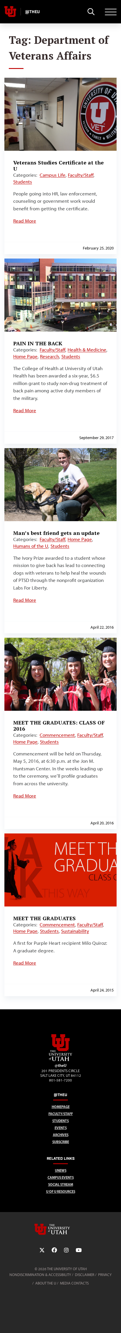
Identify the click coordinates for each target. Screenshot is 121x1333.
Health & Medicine (87, 350)
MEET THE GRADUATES (44, 918)
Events (61, 1128)
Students (22, 182)
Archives (60, 1135)
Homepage (61, 1107)
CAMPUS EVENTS (61, 1177)
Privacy (105, 1275)
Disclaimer (84, 1275)
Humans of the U (30, 546)
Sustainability (75, 931)
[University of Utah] (60, 1229)
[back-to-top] (114, 1321)
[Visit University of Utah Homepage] (10, 11)
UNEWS (60, 1170)
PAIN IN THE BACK (37, 343)
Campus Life (52, 175)
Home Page (25, 356)
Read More (24, 221)
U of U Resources (60, 1191)
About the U (45, 1283)
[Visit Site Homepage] (60, 1060)
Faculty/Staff (80, 175)
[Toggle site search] (90, 11)
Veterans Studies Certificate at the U (58, 165)
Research (49, 356)
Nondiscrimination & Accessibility (40, 1275)
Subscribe (60, 1142)
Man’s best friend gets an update (56, 532)
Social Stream (60, 1184)
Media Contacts (74, 1283)
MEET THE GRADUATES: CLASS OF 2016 (59, 725)
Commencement (57, 735)
